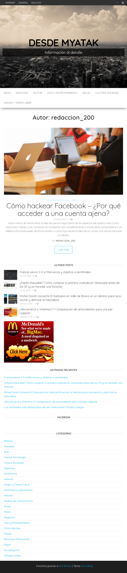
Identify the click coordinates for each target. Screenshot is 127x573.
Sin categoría (11, 550)
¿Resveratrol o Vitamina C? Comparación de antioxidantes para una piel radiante (50, 401)
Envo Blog (87, 566)
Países (8, 533)
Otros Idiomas (12, 528)
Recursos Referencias (17, 539)
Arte (6, 451)
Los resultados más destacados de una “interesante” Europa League (44, 407)
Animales (9, 446)
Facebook (117, 2)
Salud (86, 92)
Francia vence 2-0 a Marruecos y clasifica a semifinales (55, 272)
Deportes (9, 468)
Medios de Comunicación (18, 501)
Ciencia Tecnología (15, 457)
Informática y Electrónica (58, 200)
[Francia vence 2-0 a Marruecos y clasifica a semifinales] (10, 274)
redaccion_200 (65, 240)
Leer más (63, 249)
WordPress (65, 566)
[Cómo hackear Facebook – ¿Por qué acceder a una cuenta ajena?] (63, 160)
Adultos (36, 2)
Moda (7, 506)
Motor (37, 92)
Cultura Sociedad (107, 92)
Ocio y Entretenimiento (62, 92)
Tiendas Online (12, 555)
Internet (10, 2)
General (23, 2)
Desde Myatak (63, 42)
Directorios (10, 473)
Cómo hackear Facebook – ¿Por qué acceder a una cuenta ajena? (63, 209)
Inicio (7, 92)
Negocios (22, 92)
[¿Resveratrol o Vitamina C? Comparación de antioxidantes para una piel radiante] (10, 311)
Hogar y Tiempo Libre (17, 102)
